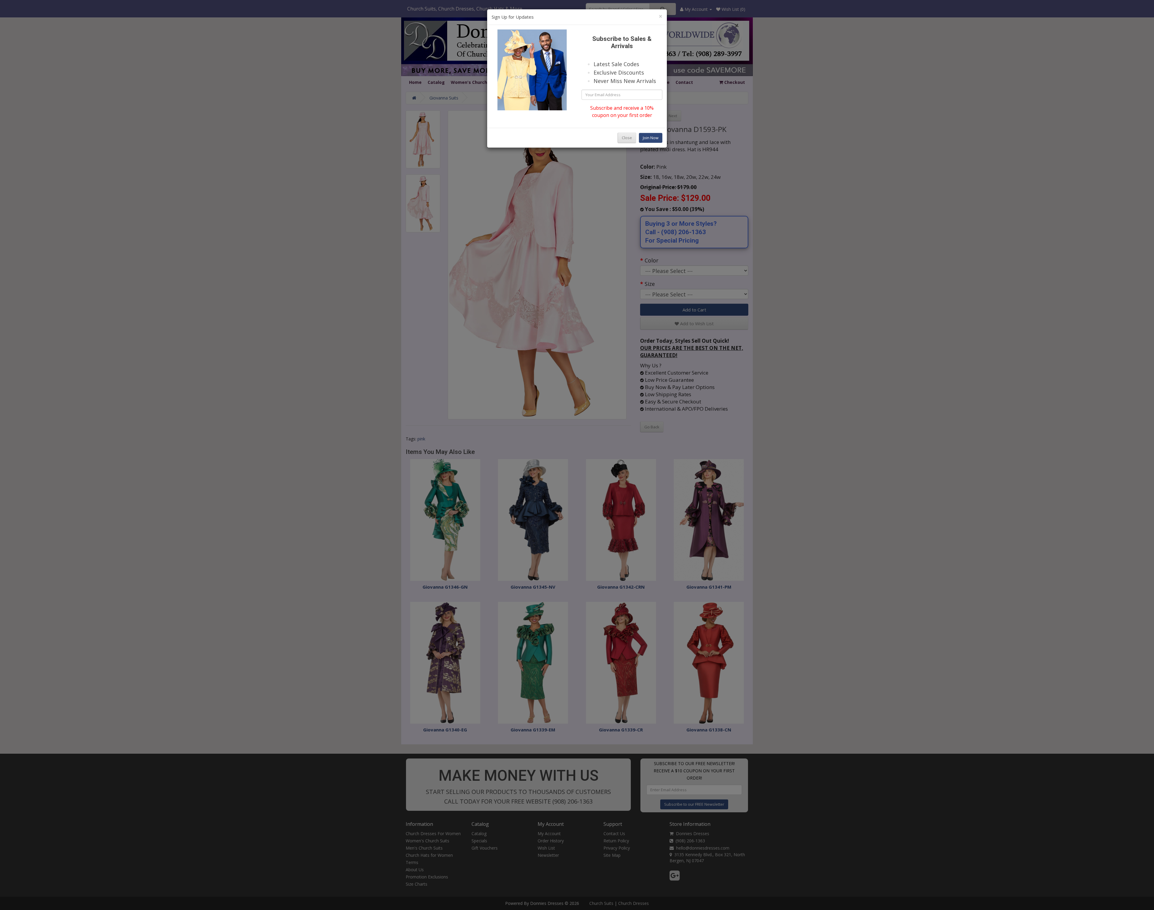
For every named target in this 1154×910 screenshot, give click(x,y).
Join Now (650, 137)
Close (627, 137)
